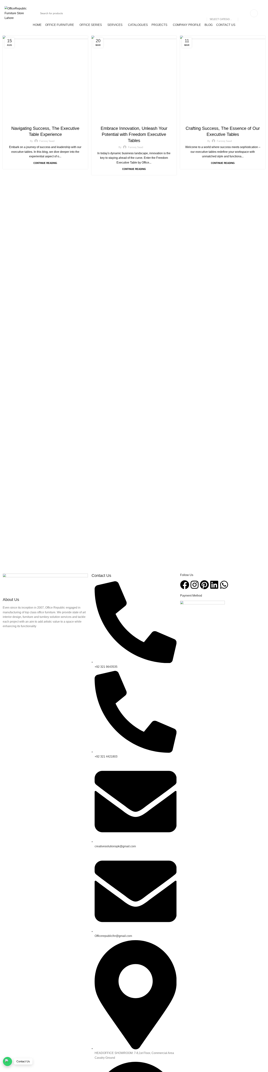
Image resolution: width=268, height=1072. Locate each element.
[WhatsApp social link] (261, 2)
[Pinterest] (204, 584)
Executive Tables (56, 120)
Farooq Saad (47, 140)
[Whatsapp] (224, 584)
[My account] (254, 13)
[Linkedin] (214, 584)
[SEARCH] (242, 13)
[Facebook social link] (238, 2)
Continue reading (45, 163)
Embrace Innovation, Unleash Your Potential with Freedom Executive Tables (134, 134)
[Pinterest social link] (251, 2)
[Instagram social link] (242, 2)
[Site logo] (18, 13)
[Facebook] (184, 584)
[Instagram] (194, 584)
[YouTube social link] (247, 2)
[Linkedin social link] (256, 2)
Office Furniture (33, 120)
